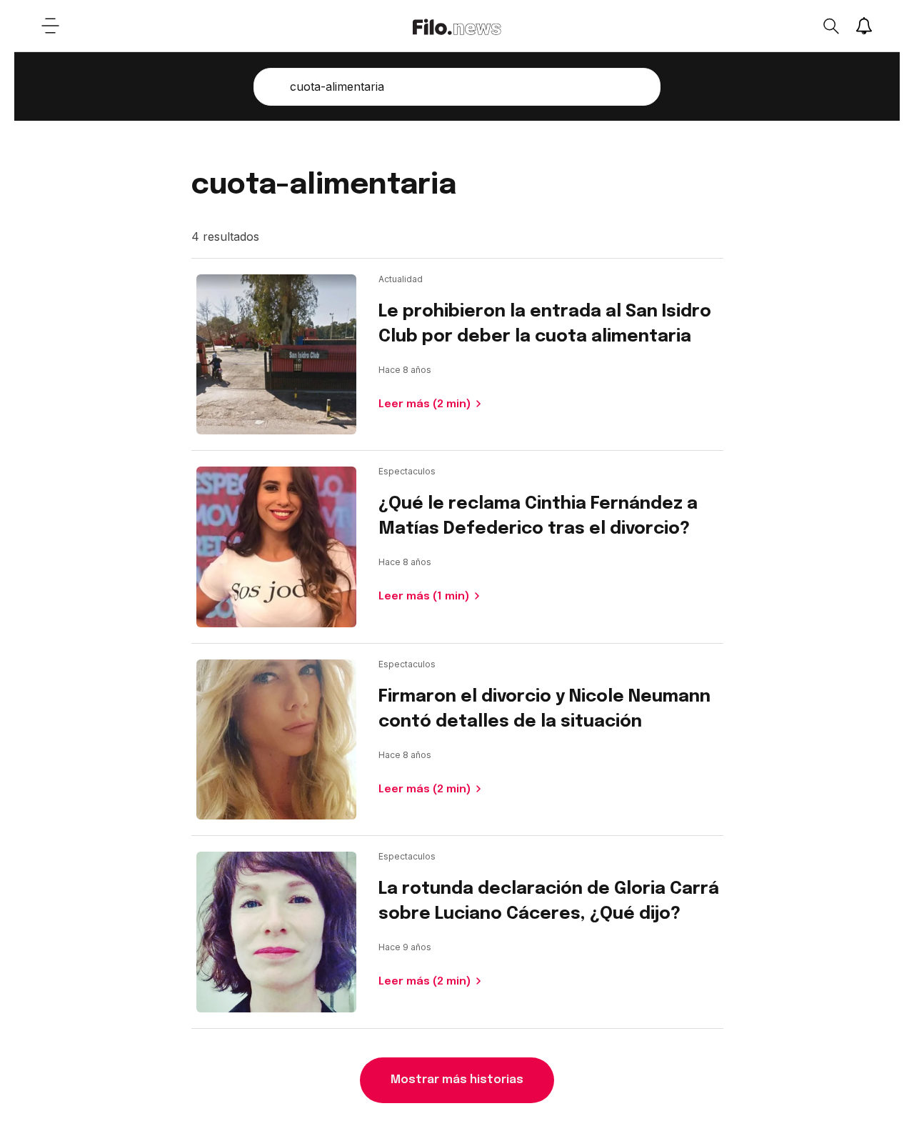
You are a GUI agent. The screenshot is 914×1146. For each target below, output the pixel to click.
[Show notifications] (864, 25)
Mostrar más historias (457, 1080)
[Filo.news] (457, 25)
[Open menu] (50, 25)
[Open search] (830, 25)
